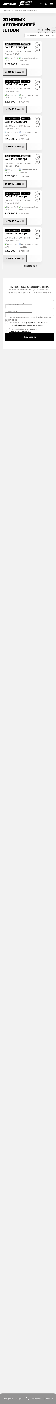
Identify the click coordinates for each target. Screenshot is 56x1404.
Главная (7, 10)
